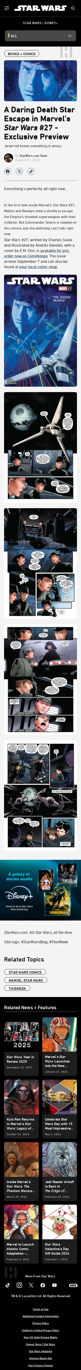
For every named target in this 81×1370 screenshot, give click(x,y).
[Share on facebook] (7, 171)
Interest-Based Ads (40, 1358)
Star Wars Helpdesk (40, 1351)
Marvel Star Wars (26, 980)
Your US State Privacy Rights (40, 1337)
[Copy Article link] (31, 171)
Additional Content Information (40, 1316)
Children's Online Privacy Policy (40, 1330)
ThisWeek (17, 988)
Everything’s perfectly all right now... (36, 188)
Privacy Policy (40, 1323)
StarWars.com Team (33, 155)
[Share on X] (19, 171)
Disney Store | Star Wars (40, 1344)
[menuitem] (7, 8)
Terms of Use (40, 1309)
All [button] (14, 36)
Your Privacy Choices (40, 1365)
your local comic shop (38, 266)
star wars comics (25, 972)
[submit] (73, 8)
